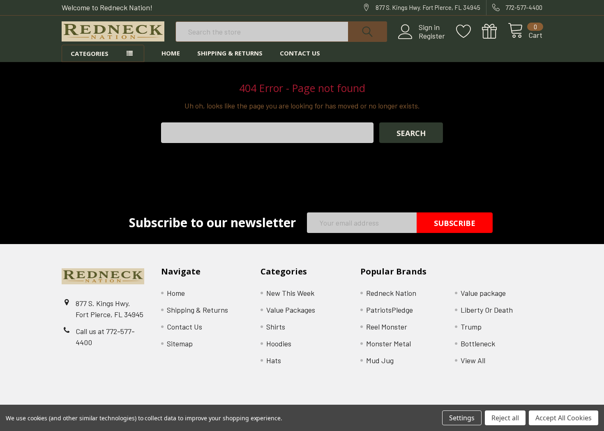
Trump (471, 326)
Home (170, 53)
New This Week (290, 292)
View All (473, 360)
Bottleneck (478, 343)
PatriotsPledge (389, 309)
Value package (483, 292)
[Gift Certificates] (495, 31)
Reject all (505, 417)
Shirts (275, 326)
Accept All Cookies (563, 417)
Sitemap (180, 343)
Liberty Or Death (487, 309)
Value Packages (290, 309)
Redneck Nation (391, 292)
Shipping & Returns (230, 53)
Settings (462, 417)
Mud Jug (380, 360)
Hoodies (278, 343)
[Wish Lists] (469, 31)
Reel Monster (386, 326)
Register (432, 36)
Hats (273, 360)
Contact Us (300, 53)
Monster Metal (388, 343)
